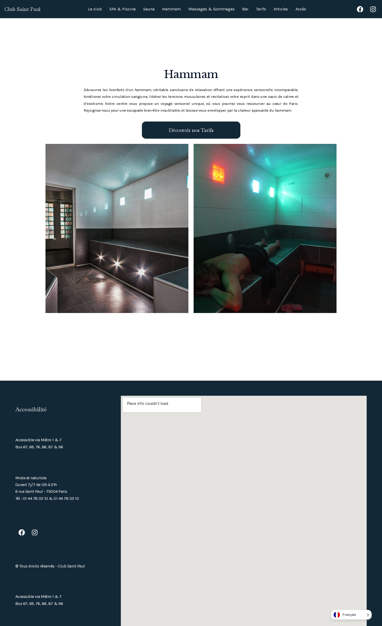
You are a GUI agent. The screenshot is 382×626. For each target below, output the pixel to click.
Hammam (171, 9)
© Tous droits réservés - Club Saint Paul (50, 566)
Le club (95, 9)
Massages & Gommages (211, 9)
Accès (300, 9)
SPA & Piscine (122, 9)
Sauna (149, 9)
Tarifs (261, 9)
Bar (245, 9)
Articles (281, 9)
